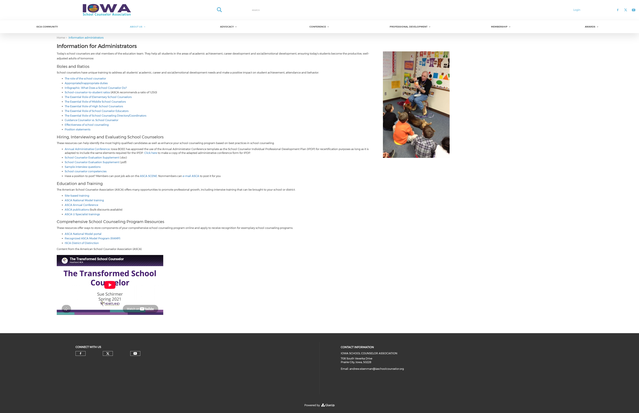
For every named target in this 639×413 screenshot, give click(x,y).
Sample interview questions (83, 166)
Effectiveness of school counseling (87, 124)
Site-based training (77, 195)
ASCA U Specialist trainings (82, 214)
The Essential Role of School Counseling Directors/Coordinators (105, 115)
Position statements (77, 129)
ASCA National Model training (84, 200)
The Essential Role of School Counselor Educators (96, 111)
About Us (136, 26)
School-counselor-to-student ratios (87, 92)
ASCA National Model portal (83, 234)
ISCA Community (47, 26)
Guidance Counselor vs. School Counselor (91, 120)
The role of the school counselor (85, 78)
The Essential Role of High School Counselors (94, 106)
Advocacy (227, 26)
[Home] (106, 10)
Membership (499, 26)
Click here (150, 153)
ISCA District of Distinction (82, 243)
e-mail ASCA (191, 176)
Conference (318, 26)
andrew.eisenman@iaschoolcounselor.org (376, 368)
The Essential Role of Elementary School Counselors (98, 97)
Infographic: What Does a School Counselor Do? (96, 87)
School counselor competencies (85, 171)
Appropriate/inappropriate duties (86, 83)
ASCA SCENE (148, 176)
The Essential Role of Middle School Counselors (95, 101)
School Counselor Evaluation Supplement (92, 157)
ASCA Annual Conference (81, 205)
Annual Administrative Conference (87, 149)
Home (61, 37)
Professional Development (408, 26)
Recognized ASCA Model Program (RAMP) (92, 238)
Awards (590, 26)
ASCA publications (77, 209)
